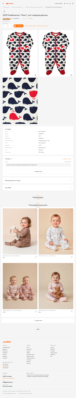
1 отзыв (30, 18)
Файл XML (6, 365)
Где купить (29, 359)
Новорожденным (6, 347)
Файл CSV (6, 367)
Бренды (28, 352)
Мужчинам (5, 356)
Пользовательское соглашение (25, 393)
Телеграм (53, 350)
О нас (28, 347)
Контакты (29, 363)
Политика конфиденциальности (9, 393)
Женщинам (5, 352)
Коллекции (5, 358)
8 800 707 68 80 (58, 3)
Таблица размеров (30, 358)
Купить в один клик (30, 25)
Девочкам (5, 349)
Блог (51, 356)
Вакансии (28, 361)
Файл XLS (6, 364)
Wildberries (53, 354)
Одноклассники (54, 352)
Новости (28, 350)
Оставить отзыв (66, 159)
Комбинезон (16, 18)
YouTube (52, 347)
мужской (4, 354)
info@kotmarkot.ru (8, 382)
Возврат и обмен (30, 356)
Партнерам (29, 349)
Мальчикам (5, 350)
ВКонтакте (53, 349)
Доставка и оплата (31, 354)
